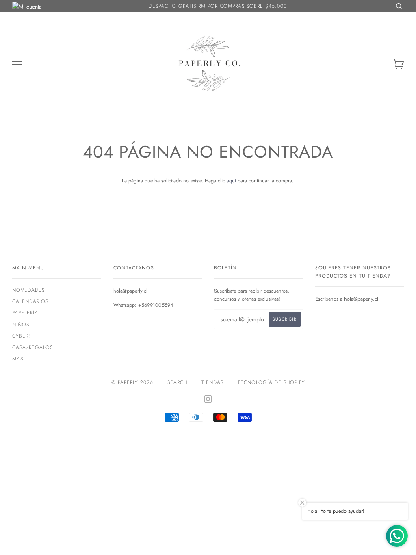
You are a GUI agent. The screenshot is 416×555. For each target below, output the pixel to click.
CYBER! (21, 336)
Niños (20, 324)
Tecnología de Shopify (271, 382)
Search (177, 382)
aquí (231, 180)
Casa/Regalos (32, 347)
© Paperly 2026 (132, 382)
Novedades (28, 290)
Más (17, 358)
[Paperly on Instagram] (208, 400)
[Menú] (17, 64)
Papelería (25, 313)
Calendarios (30, 301)
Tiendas (212, 382)
